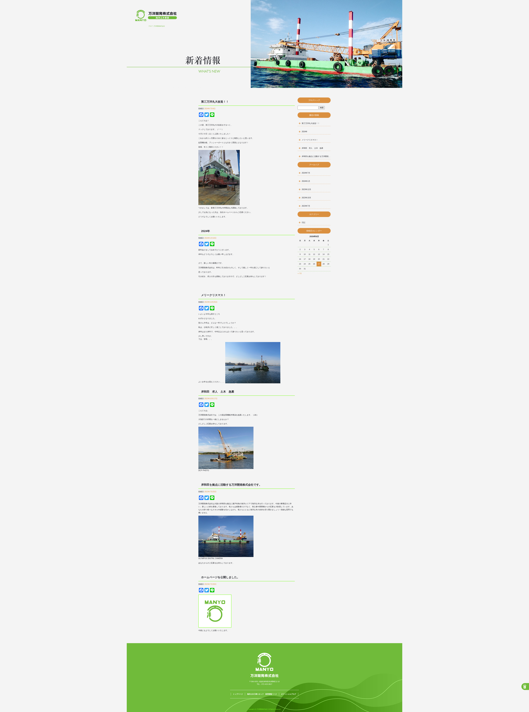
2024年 (207, 231)
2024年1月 (306, 181)
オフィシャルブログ (288, 694)
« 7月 (300, 273)
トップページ (238, 694)
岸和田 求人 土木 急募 (217, 391)
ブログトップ (314, 100)
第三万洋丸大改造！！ (215, 101)
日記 (303, 222)
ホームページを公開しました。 (220, 577)
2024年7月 (306, 173)
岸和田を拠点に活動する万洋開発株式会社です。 (231, 484)
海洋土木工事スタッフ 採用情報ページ (262, 694)
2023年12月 (306, 189)
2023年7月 (306, 206)
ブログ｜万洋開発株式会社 (156, 26)
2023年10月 (306, 198)
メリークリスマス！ (213, 295)
